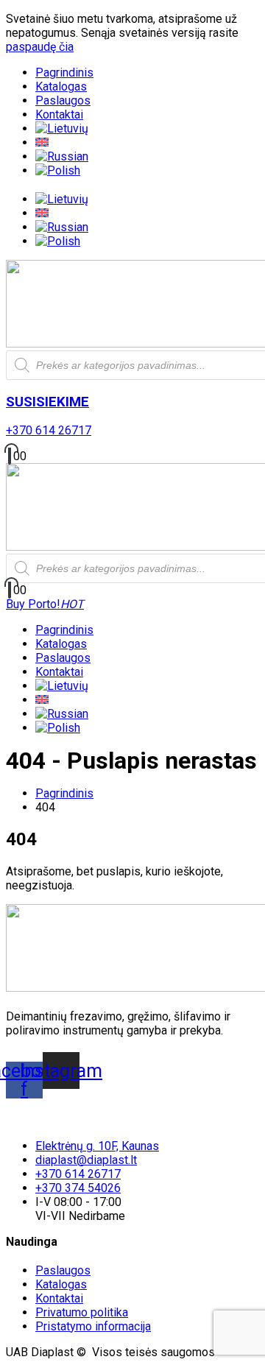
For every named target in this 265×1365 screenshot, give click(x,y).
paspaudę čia (40, 47)
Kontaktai (59, 114)
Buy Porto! (45, 604)
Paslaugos (63, 100)
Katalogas (61, 87)
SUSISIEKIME (47, 402)
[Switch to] (61, 128)
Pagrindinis (64, 73)
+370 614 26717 (48, 430)
